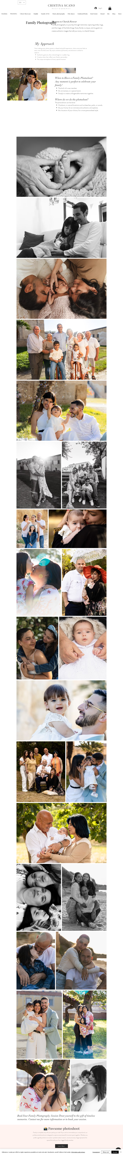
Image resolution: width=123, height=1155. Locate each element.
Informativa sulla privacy (78, 1152)
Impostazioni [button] (96, 1152)
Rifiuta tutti (106, 1152)
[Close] (121, 1152)
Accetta (115, 1152)
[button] (109, 8)
